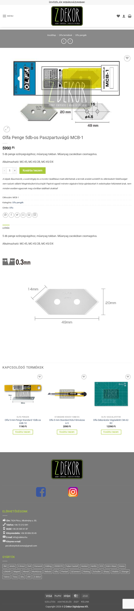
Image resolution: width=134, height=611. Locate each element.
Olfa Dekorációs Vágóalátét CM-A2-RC (111, 422)
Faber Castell (72, 566)
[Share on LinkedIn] (35, 215)
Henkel (84, 566)
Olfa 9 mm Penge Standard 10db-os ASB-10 (23, 422)
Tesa (15, 577)
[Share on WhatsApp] (5, 215)
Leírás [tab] (6, 228)
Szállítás (50, 602)
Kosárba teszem (32, 170)
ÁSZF (76, 602)
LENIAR (6, 571)
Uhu (22, 577)
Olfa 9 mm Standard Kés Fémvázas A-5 (67, 422)
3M (4, 566)
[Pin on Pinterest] (29, 215)
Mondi (26, 571)
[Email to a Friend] (23, 215)
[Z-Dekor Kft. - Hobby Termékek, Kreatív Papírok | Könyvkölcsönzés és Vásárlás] (67, 16)
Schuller (96, 571)
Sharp (106, 571)
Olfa (11, 207)
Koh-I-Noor (111, 566)
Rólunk (85, 602)
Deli (29, 566)
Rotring (86, 571)
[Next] (131, 407)
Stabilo (115, 571)
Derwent (38, 566)
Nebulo (48, 571)
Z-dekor (37, 577)
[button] (7, 16)
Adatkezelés (65, 602)
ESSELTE (59, 566)
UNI (29, 577)
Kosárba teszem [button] (23, 432)
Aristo (12, 566)
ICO (101, 566)
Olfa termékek (65, 35)
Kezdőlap (51, 35)
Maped (17, 571)
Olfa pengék (81, 35)
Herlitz (94, 566)
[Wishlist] (118, 16)
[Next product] (63, 41)
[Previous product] (70, 41)
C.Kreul (21, 566)
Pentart (64, 571)
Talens (6, 577)
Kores (122, 566)
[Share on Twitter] (17, 215)
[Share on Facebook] (11, 215)
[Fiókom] (124, 16)
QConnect (75, 571)
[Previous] (2, 407)
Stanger (125, 571)
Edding (48, 566)
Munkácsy (37, 571)
